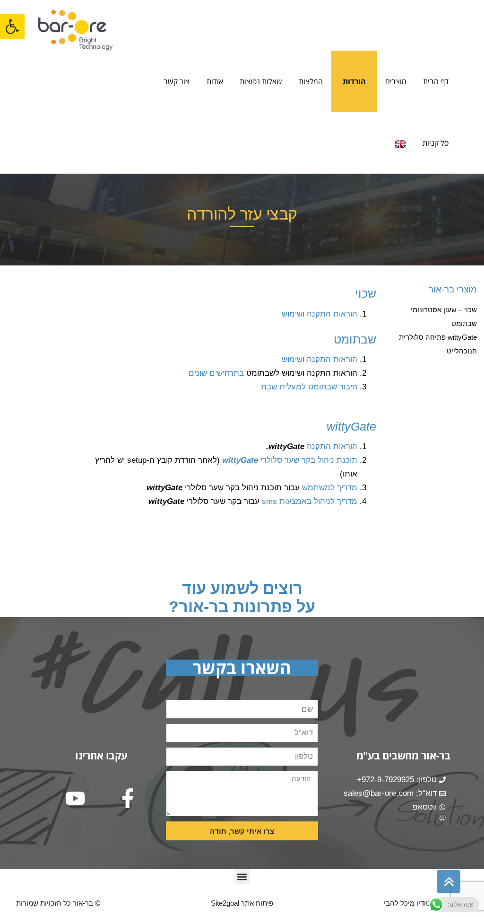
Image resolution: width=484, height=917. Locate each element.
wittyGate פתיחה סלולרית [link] (438, 337)
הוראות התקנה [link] (330, 446)
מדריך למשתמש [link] (329, 487)
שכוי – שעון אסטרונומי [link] (444, 310)
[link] (12, 26)
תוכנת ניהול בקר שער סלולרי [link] (289, 460)
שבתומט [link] (464, 323)
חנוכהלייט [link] (462, 351)
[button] (242, 876)
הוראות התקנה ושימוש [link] (319, 313)
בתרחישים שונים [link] (216, 373)
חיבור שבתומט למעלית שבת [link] (309, 386)
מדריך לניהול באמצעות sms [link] (309, 501)
